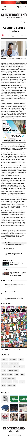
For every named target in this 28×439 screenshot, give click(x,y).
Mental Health (11, 385)
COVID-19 (4, 359)
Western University (19, 366)
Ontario (22, 382)
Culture (17, 34)
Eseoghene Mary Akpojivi (9, 34)
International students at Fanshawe (13, 244)
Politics (21, 359)
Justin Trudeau (14, 363)
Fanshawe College (6, 366)
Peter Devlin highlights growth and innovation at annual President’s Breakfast (18, 274)
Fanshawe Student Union (8, 378)
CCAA (22, 374)
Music (3, 385)
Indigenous (13, 359)
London (15, 382)
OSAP (3, 370)
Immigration (23, 242)
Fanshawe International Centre (10, 242)
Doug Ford (4, 363)
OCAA (16, 374)
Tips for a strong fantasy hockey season (16, 263)
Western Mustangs (7, 374)
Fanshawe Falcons (13, 370)
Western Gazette (6, 382)
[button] (22, 22)
